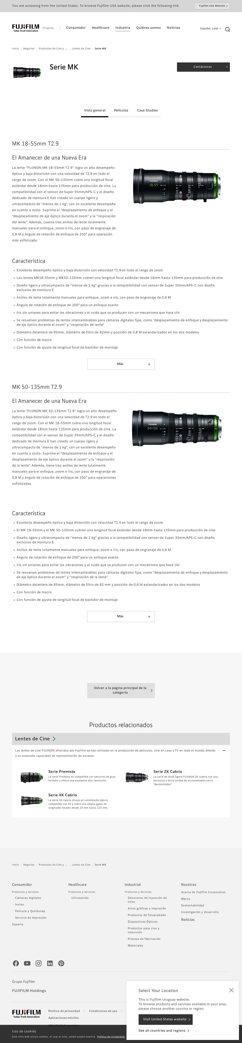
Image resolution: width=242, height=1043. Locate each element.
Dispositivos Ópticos (143, 922)
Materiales (135, 945)
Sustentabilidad (192, 905)
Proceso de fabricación (144, 939)
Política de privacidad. (111, 1037)
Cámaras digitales (28, 898)
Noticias (188, 920)
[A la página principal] (25, 28)
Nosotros (188, 885)
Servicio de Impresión (31, 918)
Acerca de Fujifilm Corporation (203, 892)
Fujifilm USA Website (212, 6)
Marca (185, 899)
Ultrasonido (80, 898)
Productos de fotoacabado (147, 915)
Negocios (29, 49)
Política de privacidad (64, 1011)
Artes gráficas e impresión (147, 908)
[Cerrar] (231, 990)
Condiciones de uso (103, 1011)
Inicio (15, 49)
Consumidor (22, 885)
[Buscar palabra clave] (227, 29)
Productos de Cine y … (53, 49)
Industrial (133, 885)
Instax (19, 904)
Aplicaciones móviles (63, 1018)
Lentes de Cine (81, 49)
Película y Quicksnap (30, 911)
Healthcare (77, 885)
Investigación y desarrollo (200, 912)
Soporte (17, 924)
